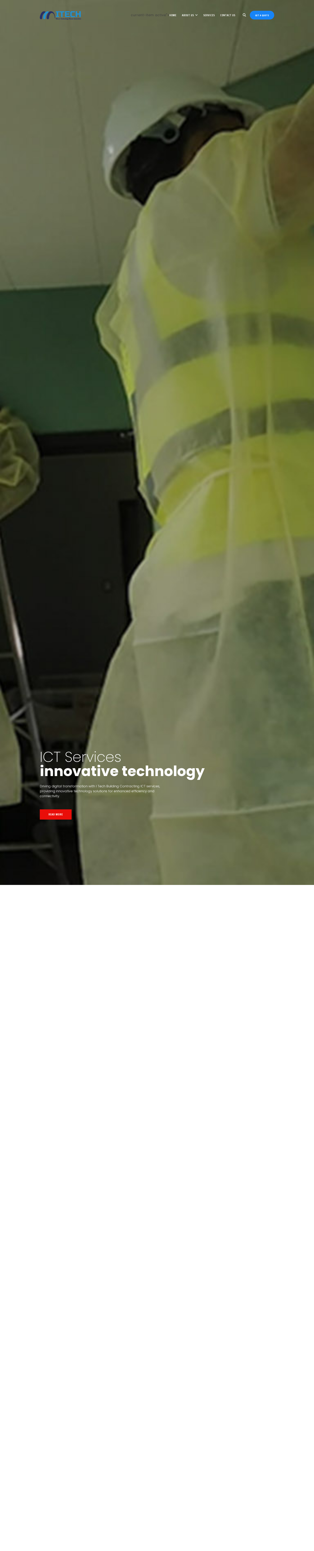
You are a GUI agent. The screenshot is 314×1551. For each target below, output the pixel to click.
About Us (188, 15)
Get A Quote (262, 15)
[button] (149, 1543)
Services (209, 15)
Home (172, 15)
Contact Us (227, 15)
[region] (157, 775)
